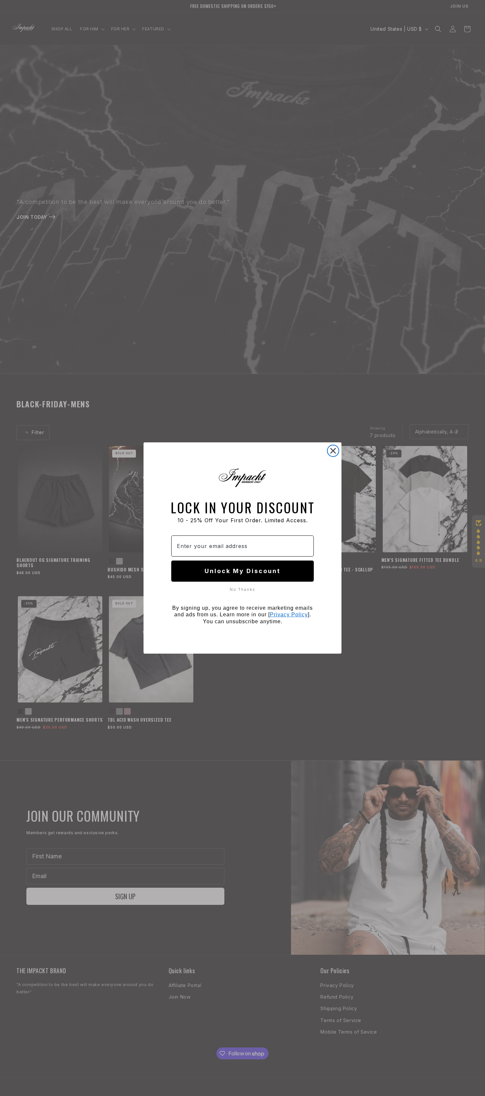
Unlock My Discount (242, 570)
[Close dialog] (333, 451)
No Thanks (242, 589)
